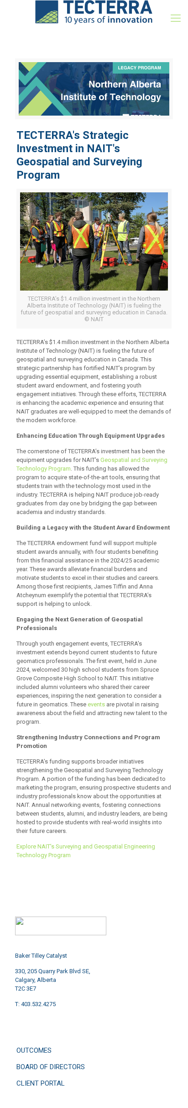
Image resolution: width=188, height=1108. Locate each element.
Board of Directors (50, 1067)
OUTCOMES (34, 1050)
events (96, 704)
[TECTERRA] (94, 13)
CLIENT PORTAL (40, 1083)
